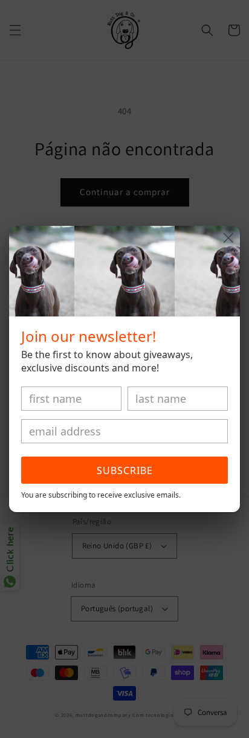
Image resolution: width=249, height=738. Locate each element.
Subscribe (125, 470)
